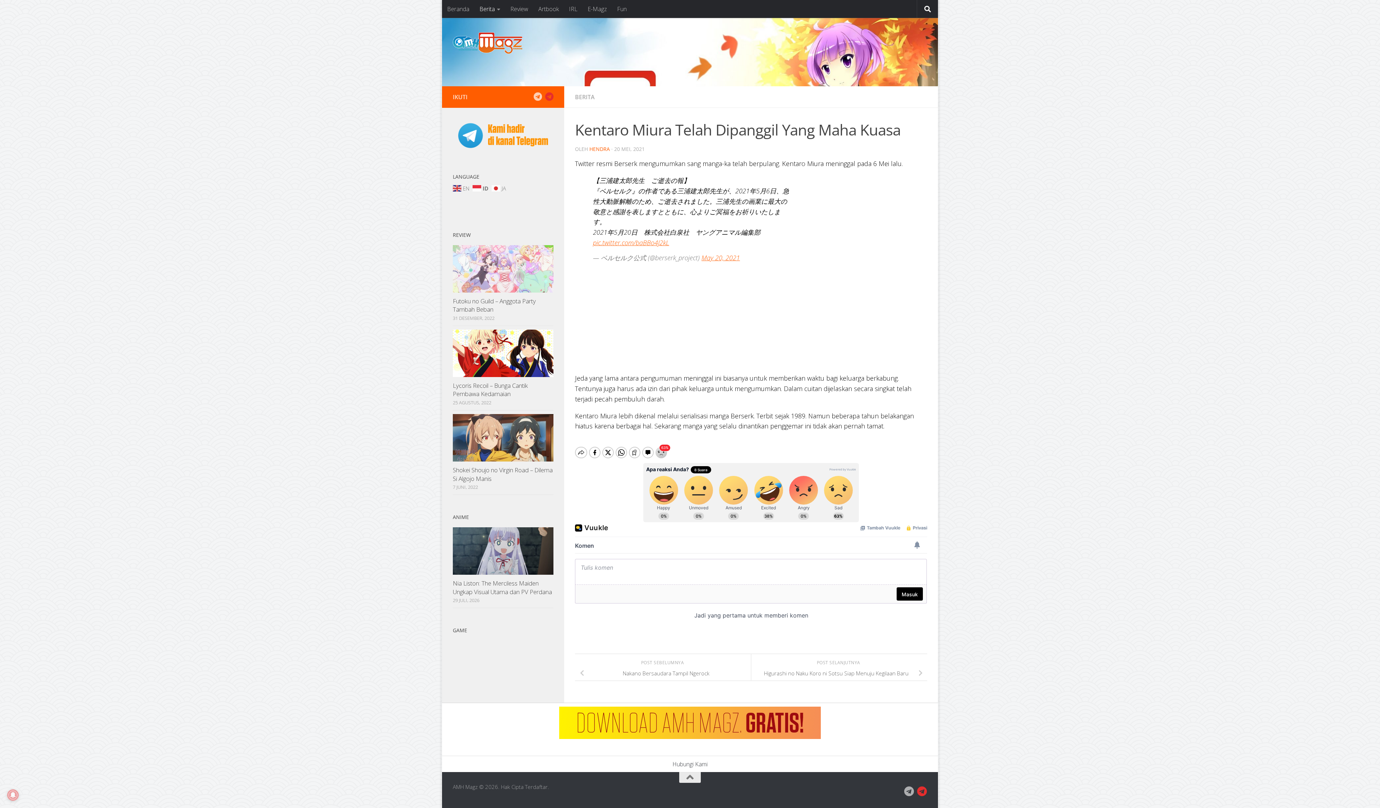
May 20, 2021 (721, 257)
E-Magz (597, 9)
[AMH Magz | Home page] (488, 43)
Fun (622, 9)
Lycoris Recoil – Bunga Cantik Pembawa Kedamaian (490, 389)
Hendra (599, 149)
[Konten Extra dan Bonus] (537, 96)
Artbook (548, 9)
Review (519, 9)
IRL (573, 9)
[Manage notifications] (13, 795)
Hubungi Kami (690, 764)
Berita (487, 9)
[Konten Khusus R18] (549, 96)
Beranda (458, 9)
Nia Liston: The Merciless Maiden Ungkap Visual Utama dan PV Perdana (502, 587)
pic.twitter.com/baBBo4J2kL (631, 242)
